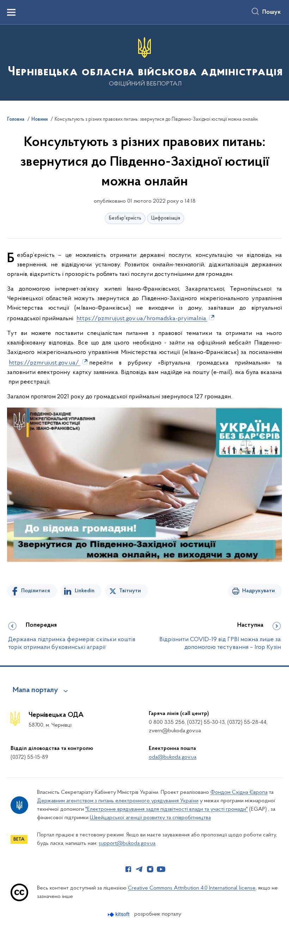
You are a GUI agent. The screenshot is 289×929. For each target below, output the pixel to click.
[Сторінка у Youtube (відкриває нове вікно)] (161, 869)
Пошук (271, 12)
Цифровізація (165, 218)
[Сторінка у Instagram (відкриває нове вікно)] (150, 869)
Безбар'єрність (125, 218)
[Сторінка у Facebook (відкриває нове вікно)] (128, 869)
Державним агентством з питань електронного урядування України (117, 801)
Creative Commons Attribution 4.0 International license (192, 888)
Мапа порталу (35, 690)
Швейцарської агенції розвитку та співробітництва (150, 818)
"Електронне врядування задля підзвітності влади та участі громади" (166, 809)
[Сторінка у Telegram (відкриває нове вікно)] (139, 869)
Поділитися (35, 591)
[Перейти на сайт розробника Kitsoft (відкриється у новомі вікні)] (119, 914)
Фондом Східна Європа (239, 792)
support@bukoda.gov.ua (127, 843)
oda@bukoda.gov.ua (172, 757)
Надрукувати (258, 591)
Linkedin (84, 591)
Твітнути (130, 591)
